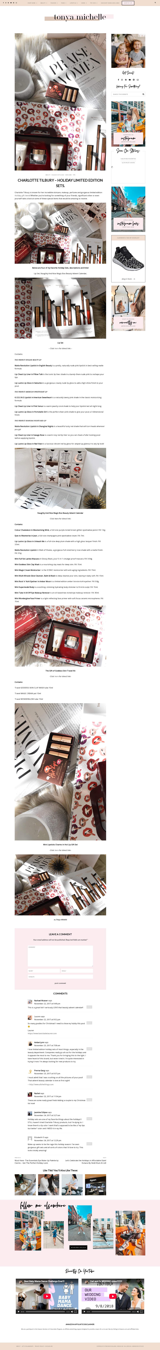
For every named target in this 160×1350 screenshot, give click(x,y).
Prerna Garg (39, 1070)
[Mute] (72, 1312)
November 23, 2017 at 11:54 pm (47, 1096)
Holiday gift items (22, 195)
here (57, 348)
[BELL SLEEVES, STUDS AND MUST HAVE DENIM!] (48, 1184)
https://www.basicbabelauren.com (42, 1033)
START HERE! (32, 3)
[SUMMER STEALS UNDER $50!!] (72, 1184)
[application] (47, 1296)
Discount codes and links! (110, 3)
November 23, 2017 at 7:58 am (47, 1045)
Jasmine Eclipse (40, 1112)
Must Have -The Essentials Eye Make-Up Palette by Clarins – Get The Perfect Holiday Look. (36, 1161)
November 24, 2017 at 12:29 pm (47, 1140)
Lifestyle (73, 3)
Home (83, 3)
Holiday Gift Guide (58, 175)
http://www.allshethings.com (41, 1084)
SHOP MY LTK (128, 3)
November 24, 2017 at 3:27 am (47, 1115)
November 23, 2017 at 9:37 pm (47, 1073)
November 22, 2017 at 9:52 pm (47, 1019)
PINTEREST (80, 1225)
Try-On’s (93, 3)
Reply (89, 1007)
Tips (74, 175)
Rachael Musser (41, 1000)
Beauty (43, 3)
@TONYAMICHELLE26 (78, 1247)
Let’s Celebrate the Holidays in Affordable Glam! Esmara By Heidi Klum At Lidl (85, 1161)
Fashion (53, 3)
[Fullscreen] (75, 1312)
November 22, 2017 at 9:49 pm (47, 1003)
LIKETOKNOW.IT (29, 1232)
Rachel (37, 1093)
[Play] (19, 1312)
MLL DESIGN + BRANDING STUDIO (134, 1346)
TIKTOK (103, 1235)
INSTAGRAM (53, 1236)
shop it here (127, 279)
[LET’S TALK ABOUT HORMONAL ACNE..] (25, 1184)
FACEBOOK (130, 1235)
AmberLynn (39, 1042)
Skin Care (68, 175)
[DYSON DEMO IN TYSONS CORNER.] (95, 1184)
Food (63, 3)
